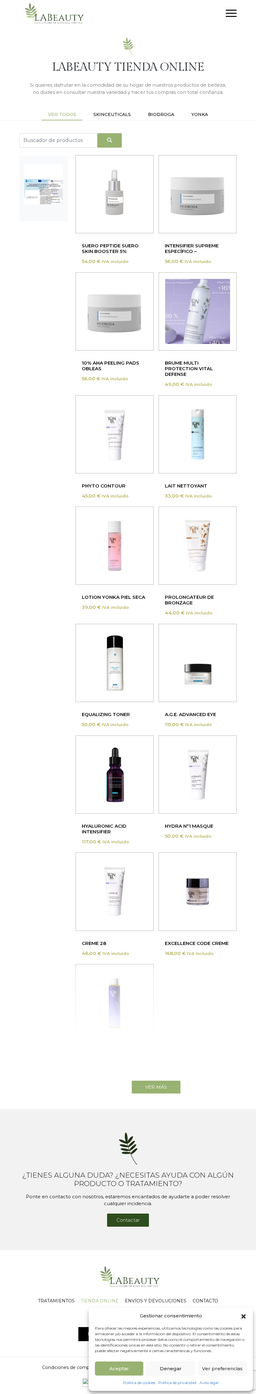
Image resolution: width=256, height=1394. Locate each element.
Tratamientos (56, 1301)
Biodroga (161, 114)
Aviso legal (209, 1382)
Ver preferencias (222, 1368)
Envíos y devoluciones (155, 1301)
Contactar (128, 1220)
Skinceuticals (112, 114)
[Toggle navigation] (231, 14)
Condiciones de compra (67, 1367)
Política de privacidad (177, 1382)
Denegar (171, 1368)
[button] (243, 1316)
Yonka (199, 114)
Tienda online (100, 1301)
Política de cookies (139, 1382)
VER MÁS (156, 1087)
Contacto (205, 1301)
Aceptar (119, 1368)
